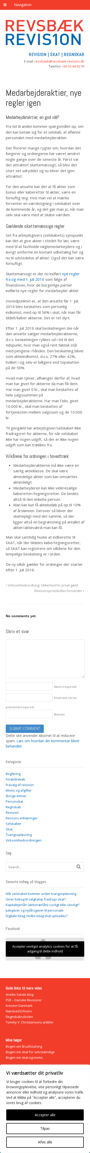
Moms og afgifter (19, 790)
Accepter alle (45, 1114)
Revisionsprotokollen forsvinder (58, 591)
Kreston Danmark (19, 1005)
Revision (12, 812)
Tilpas (45, 1128)
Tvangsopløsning (19, 834)
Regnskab (13, 807)
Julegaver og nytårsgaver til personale (35, 910)
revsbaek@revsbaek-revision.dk (59, 61)
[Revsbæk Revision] (45, 42)
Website (59, 714)
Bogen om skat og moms (24, 1057)
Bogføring (13, 773)
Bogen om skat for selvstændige (30, 1052)
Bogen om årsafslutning (24, 1046)
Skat (9, 829)
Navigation (23, 4)
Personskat (14, 801)
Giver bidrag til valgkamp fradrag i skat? (36, 899)
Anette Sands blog (20, 994)
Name (65, 687)
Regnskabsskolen (19, 1016)
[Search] (78, 866)
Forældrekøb (15, 779)
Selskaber (13, 823)
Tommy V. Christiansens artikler (30, 1022)
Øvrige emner (16, 796)
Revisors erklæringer (22, 818)
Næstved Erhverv (19, 1011)
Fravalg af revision (20, 785)
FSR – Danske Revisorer (24, 1000)
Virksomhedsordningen (24, 840)
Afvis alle (45, 1142)
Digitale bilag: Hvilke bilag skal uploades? (37, 916)
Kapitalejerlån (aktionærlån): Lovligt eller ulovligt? (43, 904)
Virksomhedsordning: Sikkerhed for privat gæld (42, 585)
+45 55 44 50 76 (73, 66)
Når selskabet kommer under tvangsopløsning (41, 893)
